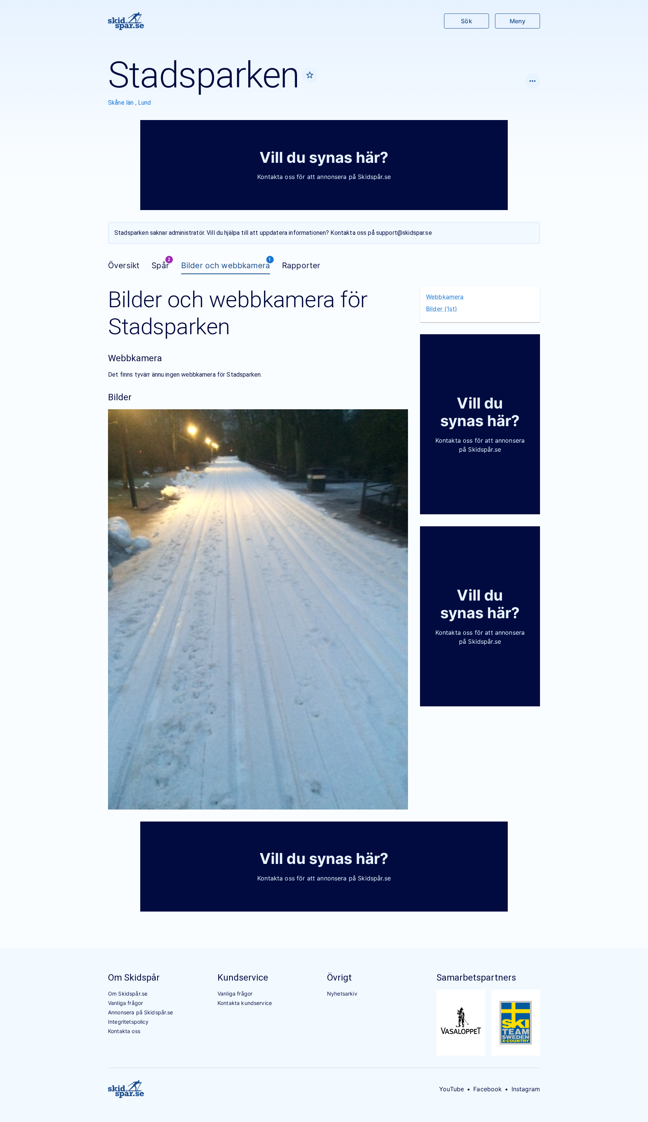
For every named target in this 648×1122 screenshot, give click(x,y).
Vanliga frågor (125, 1003)
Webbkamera (445, 296)
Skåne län (121, 102)
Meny (517, 21)
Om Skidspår (134, 977)
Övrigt (339, 977)
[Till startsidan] (126, 21)
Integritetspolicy (128, 1021)
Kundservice (243, 977)
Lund (144, 102)
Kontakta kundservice (245, 1003)
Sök (466, 21)
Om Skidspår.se (127, 993)
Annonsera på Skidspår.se (140, 1012)
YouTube (451, 1089)
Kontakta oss (124, 1031)
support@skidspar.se (404, 232)
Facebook (487, 1089)
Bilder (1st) (441, 308)
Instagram (526, 1089)
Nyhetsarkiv (342, 993)
